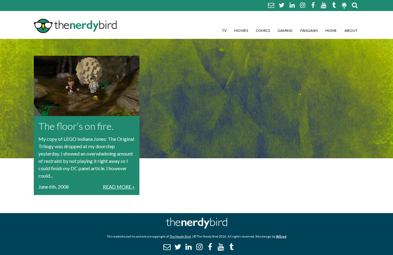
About (350, 30)
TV (224, 30)
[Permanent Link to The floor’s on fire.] (86, 86)
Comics (263, 30)
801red (281, 236)
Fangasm (309, 30)
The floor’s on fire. (76, 126)
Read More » (119, 186)
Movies (241, 30)
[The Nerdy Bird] (196, 227)
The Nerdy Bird (180, 236)
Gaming (285, 30)
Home (331, 30)
